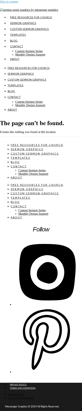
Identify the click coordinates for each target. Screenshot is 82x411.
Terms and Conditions (22, 388)
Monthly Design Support (30, 54)
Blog (11, 91)
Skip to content (9, 1)
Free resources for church (29, 68)
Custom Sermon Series (29, 51)
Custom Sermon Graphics (29, 29)
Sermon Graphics (21, 74)
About (15, 59)
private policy (18, 384)
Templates (15, 85)
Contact (16, 46)
